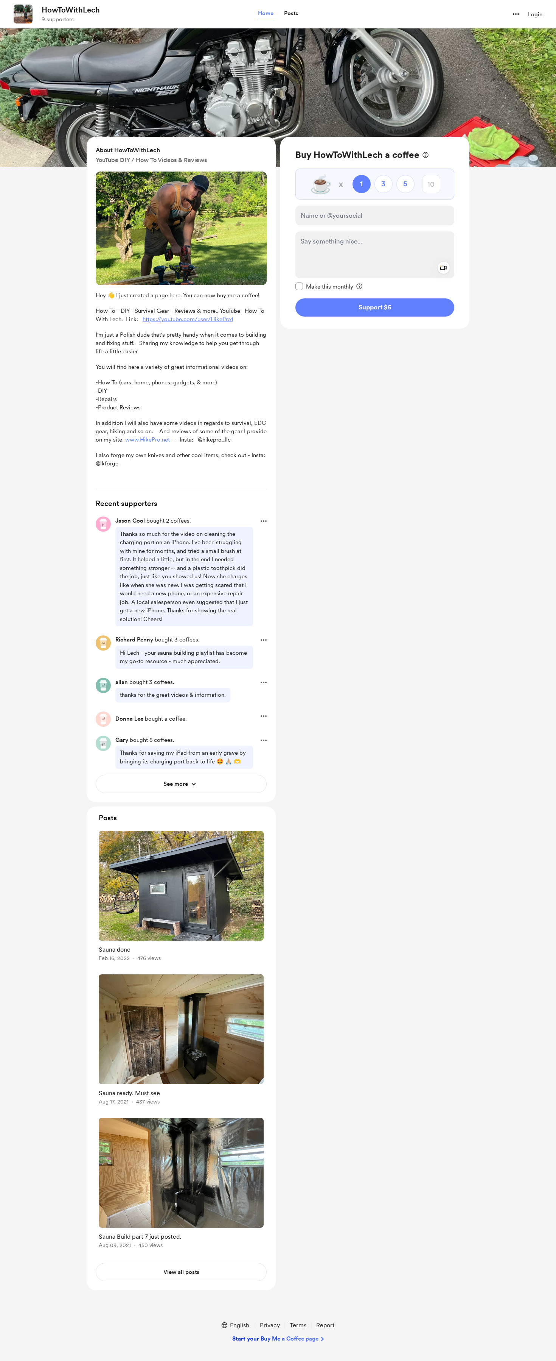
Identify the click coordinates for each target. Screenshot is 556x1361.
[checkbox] (324, 286)
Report (325, 1325)
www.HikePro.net (147, 439)
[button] (265, 14)
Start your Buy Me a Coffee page (275, 1338)
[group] (181, 897)
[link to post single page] (181, 897)
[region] (374, 233)
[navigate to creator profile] (23, 14)
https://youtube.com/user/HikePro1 (188, 319)
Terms (298, 1325)
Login (535, 14)
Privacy (270, 1325)
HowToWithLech (71, 9)
